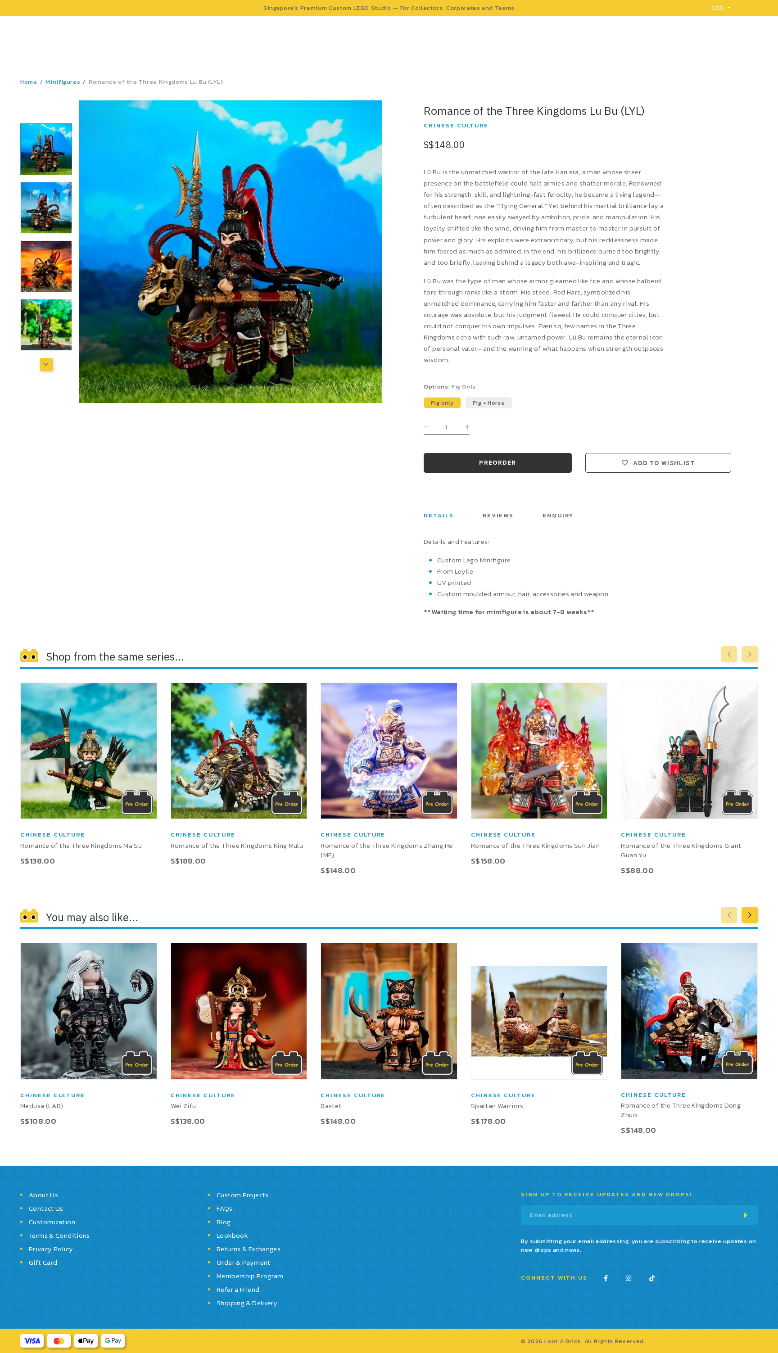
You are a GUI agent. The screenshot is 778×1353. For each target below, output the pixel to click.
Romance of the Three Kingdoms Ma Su (81, 845)
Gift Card (43, 1262)
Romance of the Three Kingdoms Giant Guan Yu (681, 850)
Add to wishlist (664, 463)
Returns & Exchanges (248, 1249)
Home (28, 81)
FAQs (225, 1208)
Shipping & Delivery (247, 1303)
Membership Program (250, 1276)
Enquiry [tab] (558, 515)
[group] (46, 149)
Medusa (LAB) (41, 1105)
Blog (224, 1222)
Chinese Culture (456, 125)
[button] (46, 110)
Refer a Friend (238, 1289)
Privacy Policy (51, 1249)
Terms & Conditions (59, 1235)
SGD (717, 8)
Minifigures (62, 81)
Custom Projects (243, 1195)
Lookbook (232, 1235)
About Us (43, 1195)
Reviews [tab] (498, 515)
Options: (450, 386)
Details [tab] (439, 515)
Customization (52, 1222)
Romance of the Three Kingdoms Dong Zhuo (681, 1110)
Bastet (331, 1105)
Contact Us (46, 1208)
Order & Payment (244, 1262)
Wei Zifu (183, 1105)
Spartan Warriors (497, 1105)
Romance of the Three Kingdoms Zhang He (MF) (386, 850)
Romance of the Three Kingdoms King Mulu (237, 845)
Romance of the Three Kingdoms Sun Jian (535, 845)
